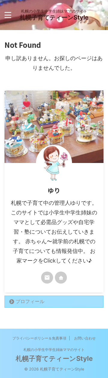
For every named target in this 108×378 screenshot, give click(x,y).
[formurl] (47, 278)
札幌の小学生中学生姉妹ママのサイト (54, 349)
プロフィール (30, 301)
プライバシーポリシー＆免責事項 (39, 338)
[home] (61, 278)
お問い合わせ (85, 338)
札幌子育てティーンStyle (54, 17)
